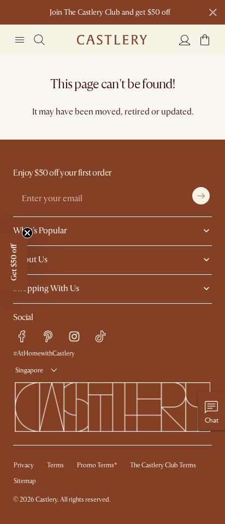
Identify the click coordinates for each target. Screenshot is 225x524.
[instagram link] (74, 336)
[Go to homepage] (111, 39)
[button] (205, 40)
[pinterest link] (48, 336)
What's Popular (40, 230)
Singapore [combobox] (29, 370)
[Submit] (201, 195)
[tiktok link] (100, 336)
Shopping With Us (46, 288)
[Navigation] (19, 39)
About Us (30, 259)
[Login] (184, 39)
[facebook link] (22, 336)
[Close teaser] (27, 232)
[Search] (39, 39)
